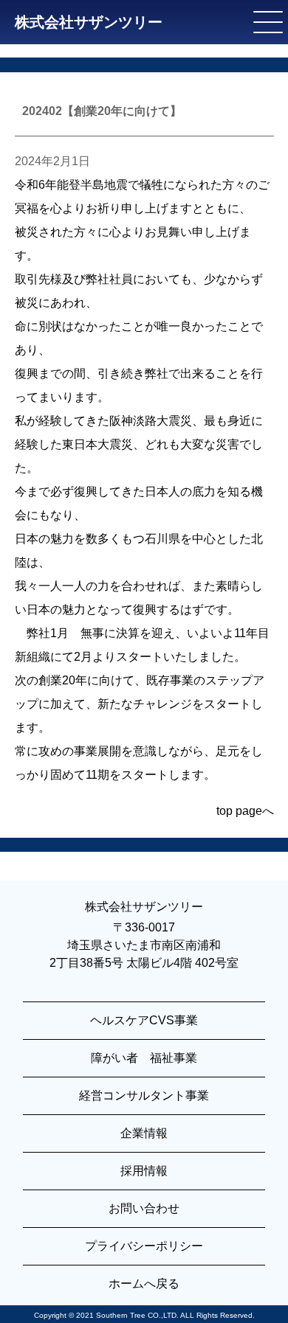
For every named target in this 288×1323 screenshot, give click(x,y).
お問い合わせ (144, 1208)
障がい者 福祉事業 (144, 1058)
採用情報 (144, 1170)
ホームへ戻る (144, 1283)
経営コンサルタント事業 (144, 1095)
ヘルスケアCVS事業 (144, 1020)
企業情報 (144, 1133)
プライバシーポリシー (144, 1246)
